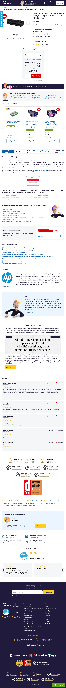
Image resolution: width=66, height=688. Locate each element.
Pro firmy (47, 615)
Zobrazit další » (6, 452)
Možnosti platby (27, 611)
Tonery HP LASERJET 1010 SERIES (11, 197)
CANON (47, 619)
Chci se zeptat (40, 526)
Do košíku (37, 76)
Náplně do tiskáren (14, 7)
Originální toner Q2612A (43, 229)
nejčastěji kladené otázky (40, 170)
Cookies (25, 619)
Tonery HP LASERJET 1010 (9, 196)
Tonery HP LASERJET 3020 (41, 197)
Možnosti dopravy (28, 606)
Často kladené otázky (29, 624)
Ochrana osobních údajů (30, 617)
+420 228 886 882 (30, 3)
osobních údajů (30, 595)
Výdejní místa (26, 613)
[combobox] (33, 55)
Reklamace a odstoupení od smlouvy (33, 608)
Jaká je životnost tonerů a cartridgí (12, 261)
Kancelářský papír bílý (29, 505)
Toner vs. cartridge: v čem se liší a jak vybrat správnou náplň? (19, 258)
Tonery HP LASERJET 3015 (41, 196)
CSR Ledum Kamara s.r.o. (52, 608)
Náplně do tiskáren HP (23, 501)
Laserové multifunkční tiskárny (12, 505)
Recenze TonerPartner (29, 630)
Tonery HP (6, 503)
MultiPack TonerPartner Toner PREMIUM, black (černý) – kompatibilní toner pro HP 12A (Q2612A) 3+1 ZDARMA (33, 124)
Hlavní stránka (5, 7)
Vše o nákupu (27, 604)
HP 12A (26, 7)
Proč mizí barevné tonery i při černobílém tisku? (16, 263)
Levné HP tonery (30, 503)
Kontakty (47, 611)
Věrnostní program (28, 621)
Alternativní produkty (57, 151)
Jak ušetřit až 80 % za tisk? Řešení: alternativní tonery (18, 250)
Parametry (18, 151)
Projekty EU (26, 628)
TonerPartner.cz (50, 604)
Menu (61, 3)
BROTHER (47, 624)
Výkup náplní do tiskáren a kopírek (32, 626)
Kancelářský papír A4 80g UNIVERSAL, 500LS (13, 122)
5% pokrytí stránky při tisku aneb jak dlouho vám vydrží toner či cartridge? (23, 254)
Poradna (47, 151)
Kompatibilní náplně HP (52, 501)
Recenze (39, 151)
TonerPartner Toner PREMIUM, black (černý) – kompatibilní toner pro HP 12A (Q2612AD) (52, 123)
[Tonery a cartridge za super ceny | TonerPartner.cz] (6, 3)
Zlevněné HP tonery (18, 503)
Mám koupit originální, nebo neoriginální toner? (16, 252)
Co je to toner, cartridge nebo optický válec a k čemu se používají (20, 248)
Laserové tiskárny (50, 503)
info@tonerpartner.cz (28, 526)
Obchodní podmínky (28, 615)
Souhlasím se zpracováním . (24, 595)
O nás (46, 606)
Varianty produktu (29, 151)
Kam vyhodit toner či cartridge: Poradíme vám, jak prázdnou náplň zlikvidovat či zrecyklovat (28, 256)
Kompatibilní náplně (37, 501)
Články (47, 613)
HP (21, 7)
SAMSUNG (48, 621)
